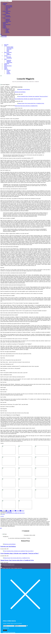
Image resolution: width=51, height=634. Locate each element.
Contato (4, 26)
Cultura (4, 4)
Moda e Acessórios (6, 11)
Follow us (5, 27)
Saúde (4, 17)
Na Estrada (7, 15)
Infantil (4, 23)
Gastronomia (5, 22)
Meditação (7, 20)
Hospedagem (8, 16)
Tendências (7, 13)
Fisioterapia (7, 18)
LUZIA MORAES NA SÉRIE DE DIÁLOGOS (15, 513)
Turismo (4, 14)
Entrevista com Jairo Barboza (20, 91)
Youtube (7, 31)
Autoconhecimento (6, 24)
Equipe (4, 25)
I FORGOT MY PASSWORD (9, 632)
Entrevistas (5, 3)
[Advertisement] (23, 40)
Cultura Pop (7, 7)
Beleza (6, 12)
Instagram (7, 32)
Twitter (6, 30)
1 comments (36, 81)
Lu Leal (2, 516)
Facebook (7, 28)
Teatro (6, 10)
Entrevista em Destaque (23, 81)
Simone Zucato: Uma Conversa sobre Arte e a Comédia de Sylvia (26, 105)
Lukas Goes (9, 511)
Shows (6, 8)
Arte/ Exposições (8, 6)
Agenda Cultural (8, 5)
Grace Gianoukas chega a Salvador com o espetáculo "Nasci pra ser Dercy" (28, 98)
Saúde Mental (8, 21)
